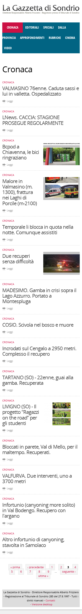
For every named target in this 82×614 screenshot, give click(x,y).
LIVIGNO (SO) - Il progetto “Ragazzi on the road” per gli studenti (20, 414)
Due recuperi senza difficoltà (17, 258)
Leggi (10, 101)
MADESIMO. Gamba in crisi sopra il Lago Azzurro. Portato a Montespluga (39, 295)
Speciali (48, 28)
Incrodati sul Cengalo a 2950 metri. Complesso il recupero (39, 351)
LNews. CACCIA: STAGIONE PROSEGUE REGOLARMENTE (32, 120)
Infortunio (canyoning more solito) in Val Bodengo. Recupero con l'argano (38, 510)
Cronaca (12, 28)
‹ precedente (36, 567)
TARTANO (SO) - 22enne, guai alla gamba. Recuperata (37, 380)
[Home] (41, 13)
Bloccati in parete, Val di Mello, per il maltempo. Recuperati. (39, 449)
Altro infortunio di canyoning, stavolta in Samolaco (33, 542)
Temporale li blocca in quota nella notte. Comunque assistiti (37, 229)
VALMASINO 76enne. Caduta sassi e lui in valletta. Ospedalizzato (40, 91)
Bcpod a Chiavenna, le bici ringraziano (20, 152)
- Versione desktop (41, 604)
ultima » (43, 576)
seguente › (69, 572)
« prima (15, 567)
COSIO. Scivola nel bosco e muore (37, 324)
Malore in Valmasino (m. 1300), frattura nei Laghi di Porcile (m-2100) (19, 192)
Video (8, 48)
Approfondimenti (32, 38)
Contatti (50, 600)
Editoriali (32, 28)
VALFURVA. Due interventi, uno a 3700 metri (37, 478)
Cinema (70, 38)
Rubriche (55, 38)
